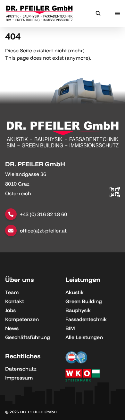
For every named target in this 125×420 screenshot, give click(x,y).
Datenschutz (21, 368)
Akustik (74, 292)
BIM (70, 328)
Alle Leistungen (84, 337)
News (12, 328)
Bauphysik (78, 310)
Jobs (10, 310)
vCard (112, 163)
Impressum (19, 377)
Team (12, 292)
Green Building (83, 301)
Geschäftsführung (27, 337)
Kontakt (14, 301)
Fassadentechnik (86, 319)
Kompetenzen (22, 319)
